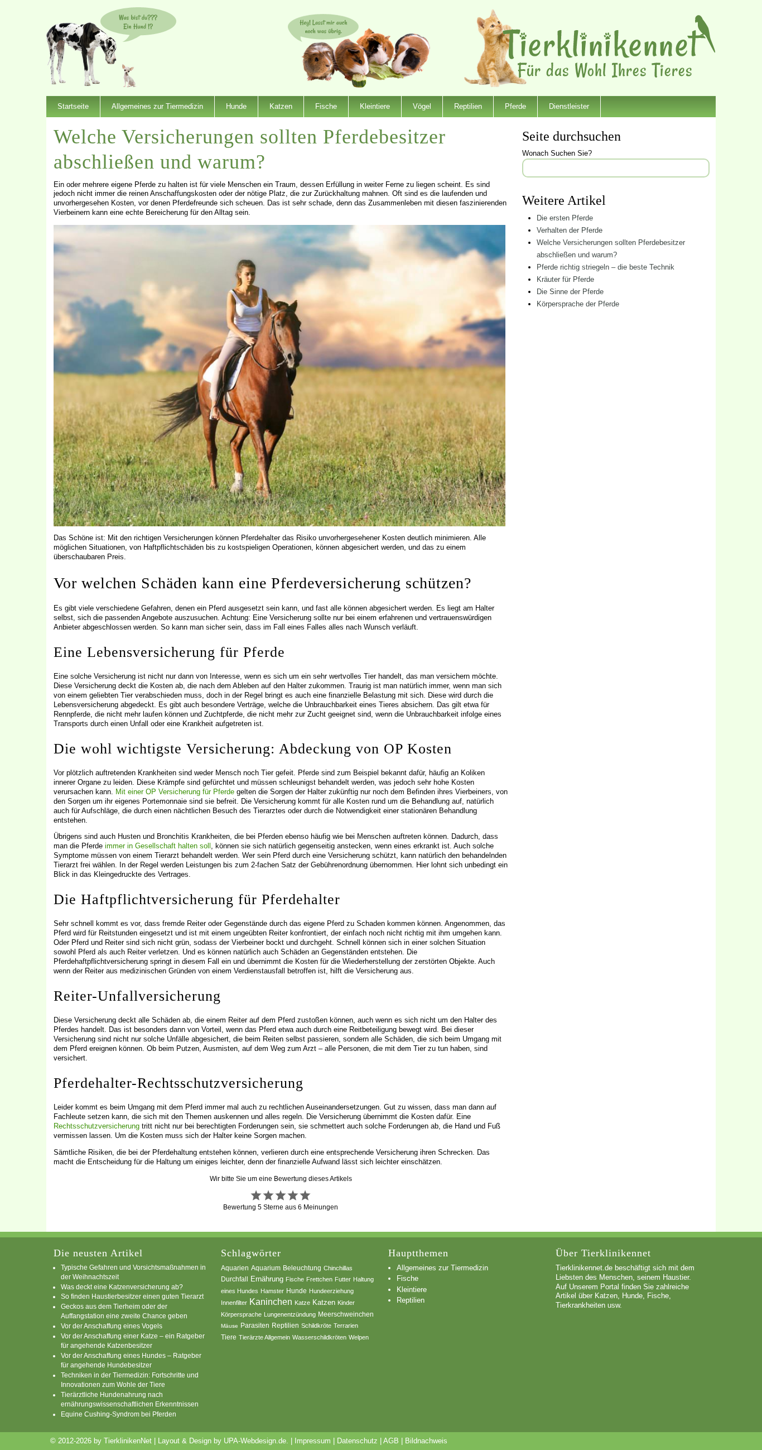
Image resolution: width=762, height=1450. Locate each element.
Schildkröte (316, 1325)
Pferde (515, 106)
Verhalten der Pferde (569, 230)
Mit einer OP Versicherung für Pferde (174, 792)
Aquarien (235, 1268)
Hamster (272, 1291)
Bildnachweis (426, 1441)
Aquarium (266, 1268)
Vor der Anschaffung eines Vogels (111, 1325)
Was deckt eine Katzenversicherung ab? (122, 1286)
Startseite (73, 106)
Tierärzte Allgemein (264, 1337)
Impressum (313, 1441)
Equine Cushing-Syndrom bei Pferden (118, 1414)
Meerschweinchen (346, 1314)
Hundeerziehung (331, 1291)
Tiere (229, 1337)
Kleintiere (375, 106)
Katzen (280, 106)
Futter (343, 1279)
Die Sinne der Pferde (570, 291)
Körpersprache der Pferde (578, 304)
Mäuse (229, 1326)
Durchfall (234, 1279)
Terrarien (346, 1325)
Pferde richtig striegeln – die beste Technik (605, 267)
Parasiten (254, 1325)
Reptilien (468, 106)
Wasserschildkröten (319, 1337)
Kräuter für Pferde (565, 279)
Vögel (422, 106)
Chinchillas (338, 1268)
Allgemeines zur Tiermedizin (157, 106)
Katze (302, 1302)
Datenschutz (357, 1441)
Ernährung (266, 1279)
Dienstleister (569, 106)
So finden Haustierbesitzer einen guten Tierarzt (132, 1296)
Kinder (346, 1302)
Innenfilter (234, 1302)
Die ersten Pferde (565, 218)
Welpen (359, 1337)
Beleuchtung (302, 1268)
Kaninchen (270, 1302)
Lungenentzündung (290, 1314)
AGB (391, 1441)
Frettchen (319, 1279)
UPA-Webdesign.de (255, 1441)
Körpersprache (241, 1314)
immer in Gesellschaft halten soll (158, 846)
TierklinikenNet (609, 46)
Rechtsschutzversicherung (96, 1126)
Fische (326, 106)
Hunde (236, 106)
